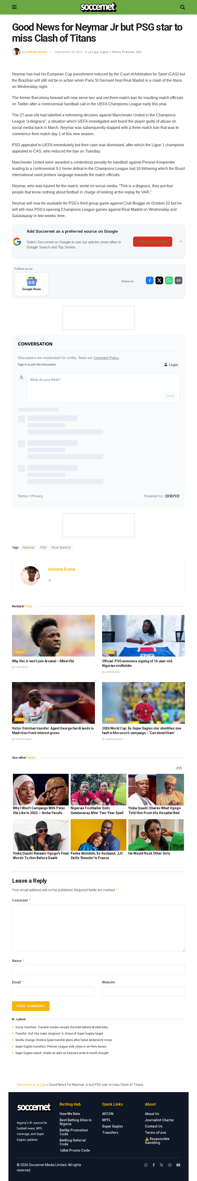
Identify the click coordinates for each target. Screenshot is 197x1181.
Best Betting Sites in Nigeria (76, 1122)
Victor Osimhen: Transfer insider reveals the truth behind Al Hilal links (61, 1027)
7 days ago (21, 667)
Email (18, 982)
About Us (152, 1114)
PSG (43, 547)
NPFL (106, 1120)
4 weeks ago (112, 672)
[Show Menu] (14, 7)
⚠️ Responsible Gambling (157, 1141)
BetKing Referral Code (73, 1142)
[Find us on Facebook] (154, 1165)
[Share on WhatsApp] (169, 280)
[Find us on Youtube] (178, 1165)
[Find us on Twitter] (161, 1165)
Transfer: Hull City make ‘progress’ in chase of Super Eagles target (59, 1033)
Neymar (29, 547)
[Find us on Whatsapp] (146, 1165)
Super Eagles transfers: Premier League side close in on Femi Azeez (60, 1046)
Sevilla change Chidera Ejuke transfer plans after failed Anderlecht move (63, 1040)
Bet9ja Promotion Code (74, 1132)
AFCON (107, 1114)
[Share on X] (159, 280)
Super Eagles (112, 1126)
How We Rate (70, 1114)
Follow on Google (152, 241)
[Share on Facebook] (150, 280)
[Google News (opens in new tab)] (32, 284)
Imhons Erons (36, 52)
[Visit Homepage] (98, 7)
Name (18, 960)
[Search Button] (182, 7)
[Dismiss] (181, 241)
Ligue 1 (105, 52)
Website (108, 982)
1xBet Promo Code (75, 1150)
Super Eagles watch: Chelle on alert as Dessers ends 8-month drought (62, 1053)
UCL (139, 52)
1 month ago (23, 739)
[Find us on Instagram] (170, 1165)
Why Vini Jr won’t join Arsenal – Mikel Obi (43, 661)
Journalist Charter (159, 1120)
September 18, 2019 (68, 52)
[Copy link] (178, 280)
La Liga (93, 52)
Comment (21, 900)
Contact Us (154, 1126)
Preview (128, 52)
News (116, 52)
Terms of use (155, 1133)
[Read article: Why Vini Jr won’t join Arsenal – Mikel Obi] (53, 636)
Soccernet (24, 1085)
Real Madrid (61, 547)
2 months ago (113, 739)
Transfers (110, 1133)
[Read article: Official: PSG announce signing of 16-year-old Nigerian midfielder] (143, 636)
